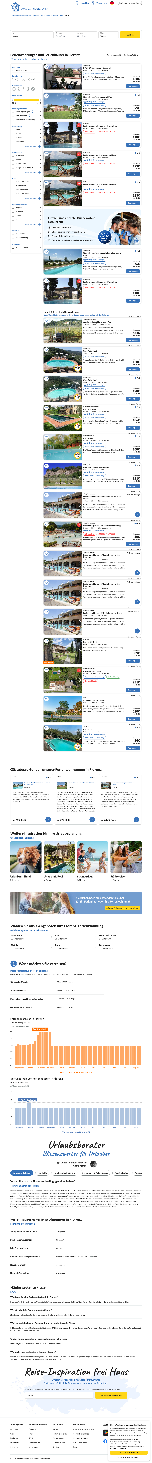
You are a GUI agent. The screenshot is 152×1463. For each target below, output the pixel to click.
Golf (28, 219)
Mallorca (14, 1438)
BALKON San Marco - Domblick (97, 68)
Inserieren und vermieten (84, 1429)
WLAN (28, 133)
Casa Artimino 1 (90, 380)
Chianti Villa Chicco (92, 671)
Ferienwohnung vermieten (130, 3)
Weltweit (14, 1442)
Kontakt (56, 1447)
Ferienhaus (28, 233)
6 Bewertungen (98, 472)
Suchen (130, 35)
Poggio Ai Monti (90, 642)
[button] (129, 1457)
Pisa (51, 1207)
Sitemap (14, 1447)
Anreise (59, 33)
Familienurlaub (28, 189)
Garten (28, 137)
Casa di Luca (88, 729)
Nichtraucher (28, 163)
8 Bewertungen (98, 414)
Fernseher (28, 141)
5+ (33, 79)
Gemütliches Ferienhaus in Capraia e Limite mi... (96, 1328)
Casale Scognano (90, 409)
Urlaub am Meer (28, 193)
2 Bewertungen (98, 530)
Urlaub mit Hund (28, 181)
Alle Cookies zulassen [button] (129, 1453)
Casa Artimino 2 (90, 351)
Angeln (28, 207)
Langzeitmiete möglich (28, 167)
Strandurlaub (28, 185)
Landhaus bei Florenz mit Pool (96, 467)
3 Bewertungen (98, 160)
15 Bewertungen (99, 260)
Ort (13, 33)
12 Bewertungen (99, 734)
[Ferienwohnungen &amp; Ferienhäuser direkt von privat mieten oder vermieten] (29, 9)
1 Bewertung (97, 443)
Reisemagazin (59, 1438)
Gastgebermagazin (81, 1433)
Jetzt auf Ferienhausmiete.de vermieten (122, 908)
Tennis (28, 215)
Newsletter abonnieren (111, 1395)
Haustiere (28, 155)
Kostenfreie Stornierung (28, 119)
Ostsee (13, 1433)
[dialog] (129, 1441)
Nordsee (14, 1429)
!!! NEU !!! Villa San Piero (94, 700)
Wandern (28, 211)
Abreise (80, 33)
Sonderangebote (28, 247)
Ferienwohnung (28, 237)
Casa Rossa (88, 438)
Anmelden (85, 3)
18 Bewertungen (99, 102)
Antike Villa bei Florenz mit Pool (97, 322)
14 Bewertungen (99, 385)
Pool (28, 129)
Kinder (28, 159)
